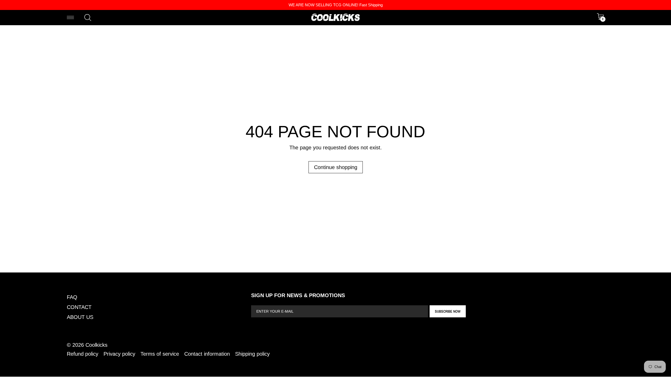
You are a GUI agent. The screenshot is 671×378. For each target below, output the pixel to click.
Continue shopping (335, 167)
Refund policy (82, 354)
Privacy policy (119, 354)
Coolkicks (96, 345)
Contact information (207, 354)
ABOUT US (80, 317)
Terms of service (159, 354)
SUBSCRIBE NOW (448, 311)
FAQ (72, 297)
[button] (88, 18)
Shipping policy (252, 354)
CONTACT (79, 307)
